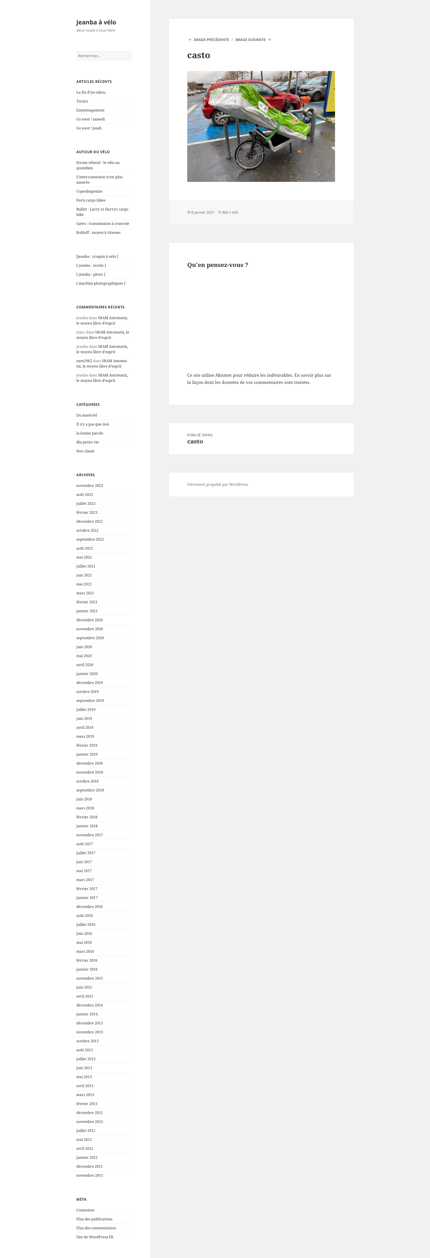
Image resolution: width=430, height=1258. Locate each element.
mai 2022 (84, 557)
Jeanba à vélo (96, 22)
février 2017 (86, 888)
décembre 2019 (89, 682)
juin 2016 (84, 933)
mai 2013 (84, 1076)
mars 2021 (85, 593)
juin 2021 (84, 575)
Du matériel (86, 415)
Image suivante (250, 39)
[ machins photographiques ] (100, 283)
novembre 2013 (89, 1032)
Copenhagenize (89, 191)
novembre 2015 (89, 978)
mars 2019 (85, 736)
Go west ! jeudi (88, 128)
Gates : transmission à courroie (102, 223)
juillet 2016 (85, 924)
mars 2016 (85, 951)
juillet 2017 (85, 852)
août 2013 (84, 1049)
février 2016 (86, 960)
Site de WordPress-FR (94, 1236)
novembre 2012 (89, 1121)
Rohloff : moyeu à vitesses (98, 232)
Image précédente (211, 39)
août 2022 (84, 548)
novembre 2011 (89, 1175)
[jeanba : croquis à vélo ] (97, 256)
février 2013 (86, 1103)
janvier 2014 (87, 1014)
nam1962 (84, 360)
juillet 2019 (85, 709)
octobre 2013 (87, 1041)
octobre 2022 (87, 530)
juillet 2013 (85, 1058)
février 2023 (86, 512)
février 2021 (86, 602)
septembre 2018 (90, 790)
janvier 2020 (87, 673)
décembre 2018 (89, 763)
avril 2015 (84, 996)
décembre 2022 (89, 521)
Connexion (85, 1210)
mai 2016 (84, 942)
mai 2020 (84, 655)
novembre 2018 (89, 772)
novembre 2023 (89, 485)
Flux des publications (94, 1219)
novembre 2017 (89, 834)
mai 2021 (84, 584)
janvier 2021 (87, 611)
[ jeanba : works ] (91, 265)
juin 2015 (84, 987)
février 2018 (86, 817)
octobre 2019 (87, 691)
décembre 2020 (89, 619)
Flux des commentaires (96, 1228)
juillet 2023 (85, 503)
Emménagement (90, 110)
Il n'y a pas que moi (92, 424)
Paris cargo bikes (90, 200)
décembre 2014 (89, 1005)
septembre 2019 (90, 700)
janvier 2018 (87, 826)
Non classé (85, 451)
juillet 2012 (85, 1130)
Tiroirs (82, 101)
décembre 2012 (89, 1112)
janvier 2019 (87, 754)
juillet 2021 (85, 566)
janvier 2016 (87, 969)
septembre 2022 (90, 539)
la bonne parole (89, 433)
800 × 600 (230, 212)
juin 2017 (84, 861)
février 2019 (86, 745)
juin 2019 (84, 718)
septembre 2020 (90, 637)
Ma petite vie (87, 442)
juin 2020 (84, 646)
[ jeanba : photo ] (90, 274)
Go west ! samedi (90, 119)
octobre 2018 (87, 781)
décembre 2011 (89, 1166)
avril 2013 (84, 1085)
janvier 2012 (87, 1157)
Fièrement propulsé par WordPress (217, 484)
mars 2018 (85, 808)
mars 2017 (85, 879)
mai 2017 (84, 870)
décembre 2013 (89, 1023)
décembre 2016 (89, 906)
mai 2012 (84, 1139)
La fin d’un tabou (90, 92)
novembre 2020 (89, 628)
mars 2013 (85, 1094)
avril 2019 (84, 727)
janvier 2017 (87, 897)
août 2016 (84, 915)
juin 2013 (84, 1067)
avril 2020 (84, 664)
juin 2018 (84, 799)
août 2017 (84, 843)
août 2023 (84, 494)
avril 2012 (84, 1148)
